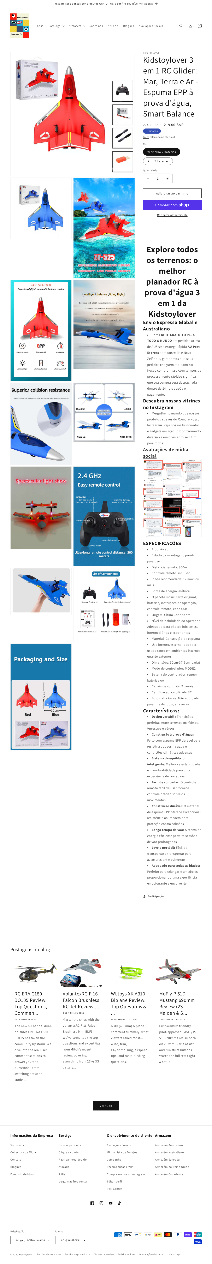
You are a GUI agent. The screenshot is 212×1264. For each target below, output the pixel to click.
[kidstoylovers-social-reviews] (172, 537)
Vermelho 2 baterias (161, 152)
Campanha (114, 1159)
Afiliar (62, 1174)
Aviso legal (175, 1254)
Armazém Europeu (167, 1159)
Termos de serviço (104, 1254)
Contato (15, 1159)
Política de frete (126, 1254)
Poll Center (114, 1189)
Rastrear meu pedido (73, 1159)
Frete (146, 136)
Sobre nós (17, 1145)
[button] (56, 26)
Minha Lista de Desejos (122, 1152)
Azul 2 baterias (158, 161)
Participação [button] (156, 896)
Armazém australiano (169, 1152)
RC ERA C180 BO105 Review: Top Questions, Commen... (30, 1003)
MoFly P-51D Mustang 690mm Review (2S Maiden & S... (177, 1003)
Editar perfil (115, 1181)
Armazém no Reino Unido (172, 1167)
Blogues (15, 1167)
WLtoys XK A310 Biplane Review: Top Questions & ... (128, 1003)
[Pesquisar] (181, 25)
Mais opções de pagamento (172, 214)
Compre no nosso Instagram (126, 1174)
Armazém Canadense (169, 1174)
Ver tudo (106, 1106)
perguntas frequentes (73, 1181)
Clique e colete (69, 1152)
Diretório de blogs (22, 1174)
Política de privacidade (77, 1254)
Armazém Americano (169, 1145)
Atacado (64, 1167)
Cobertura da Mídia (23, 1152)
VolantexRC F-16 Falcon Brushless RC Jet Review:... (81, 1000)
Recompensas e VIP (120, 1167)
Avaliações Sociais (119, 1145)
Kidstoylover (26, 1254)
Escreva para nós (70, 1145)
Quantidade (150, 170)
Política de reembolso (49, 1254)
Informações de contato (152, 1254)
